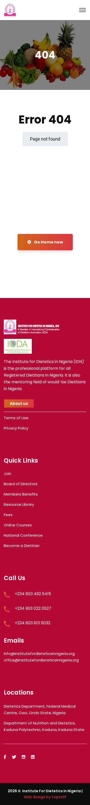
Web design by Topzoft (45, 796)
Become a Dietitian (22, 545)
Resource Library (19, 504)
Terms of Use (16, 417)
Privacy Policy (16, 428)
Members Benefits (21, 494)
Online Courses (18, 525)
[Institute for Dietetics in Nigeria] (10, 9)
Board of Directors (21, 483)
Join (7, 473)
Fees (8, 514)
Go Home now (48, 242)
